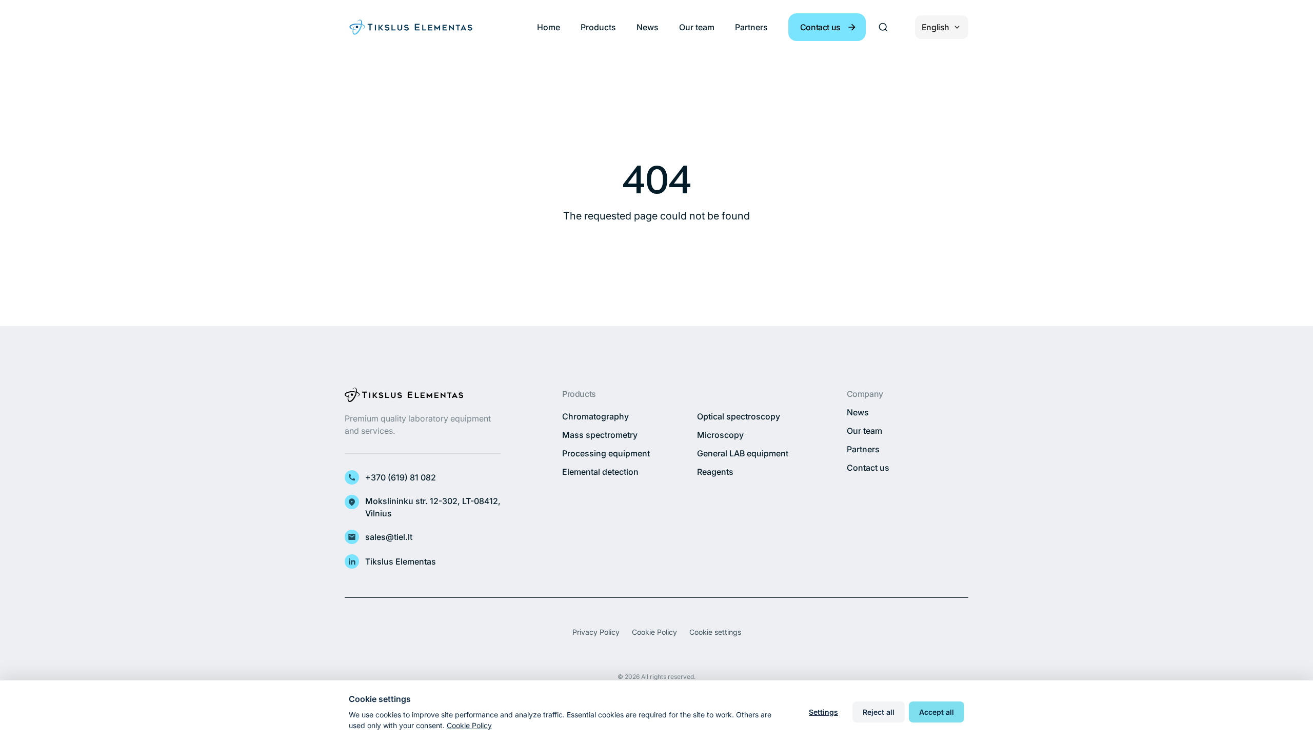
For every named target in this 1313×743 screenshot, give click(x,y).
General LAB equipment (742, 453)
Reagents (715, 472)
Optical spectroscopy (738, 416)
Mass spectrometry (600, 435)
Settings (823, 712)
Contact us (868, 468)
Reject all (878, 712)
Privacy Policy (596, 632)
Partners (751, 27)
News (647, 27)
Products (598, 27)
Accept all (936, 712)
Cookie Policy (654, 632)
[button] (827, 27)
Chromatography (595, 416)
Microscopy (720, 435)
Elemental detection (600, 472)
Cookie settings (715, 632)
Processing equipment (606, 453)
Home (548, 27)
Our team (696, 27)
